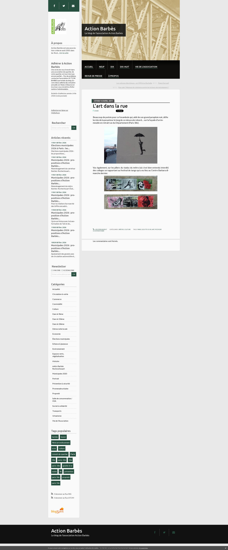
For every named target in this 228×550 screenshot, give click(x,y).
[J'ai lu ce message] (226, 548)
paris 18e (55, 477)
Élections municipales (61, 339)
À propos (113, 76)
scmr (54, 448)
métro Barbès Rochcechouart (58, 367)
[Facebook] (54, 6)
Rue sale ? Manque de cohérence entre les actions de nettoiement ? (143, 87)
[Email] (73, 6)
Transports (56, 411)
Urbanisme (56, 416)
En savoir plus (143, 548)
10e (70, 460)
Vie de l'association (146, 67)
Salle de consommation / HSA (62, 399)
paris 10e (55, 483)
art (153, 229)
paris (139, 229)
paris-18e (56, 465)
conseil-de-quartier (60, 454)
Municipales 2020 (59, 373)
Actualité (56, 289)
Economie (56, 334)
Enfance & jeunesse (60, 344)
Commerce (56, 299)
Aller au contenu (7, 2)
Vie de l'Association (60, 421)
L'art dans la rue (110, 106)
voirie (54, 471)
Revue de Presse (93, 76)
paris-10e (62, 460)
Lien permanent (101, 229)
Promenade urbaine (60, 388)
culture (62, 448)
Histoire (55, 361)
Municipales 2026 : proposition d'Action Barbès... (63, 215)
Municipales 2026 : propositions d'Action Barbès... (63, 163)
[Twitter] (64, 6)
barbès (55, 437)
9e (60, 471)
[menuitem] (89, 64)
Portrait (55, 378)
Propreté (56, 393)
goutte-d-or (67, 465)
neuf (101, 67)
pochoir (158, 229)
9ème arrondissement (61, 442)
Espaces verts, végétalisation (58, 355)
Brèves (121, 229)
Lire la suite (63, 53)
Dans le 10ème (58, 319)
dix (112, 67)
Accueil (89, 67)
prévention (68, 471)
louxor (63, 437)
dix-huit (124, 67)
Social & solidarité (59, 406)
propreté (66, 477)
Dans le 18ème (58, 324)
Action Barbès (100, 28)
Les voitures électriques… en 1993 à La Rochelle (134, 83)
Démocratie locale (59, 329)
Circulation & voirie (60, 294)
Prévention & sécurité (61, 383)
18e (53, 460)
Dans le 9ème (57, 314)
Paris (73, 454)
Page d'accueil (163, 83)
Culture (55, 309)
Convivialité (57, 304)
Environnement (58, 349)
